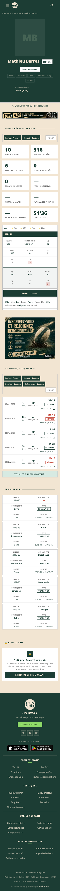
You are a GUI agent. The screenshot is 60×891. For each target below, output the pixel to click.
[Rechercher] (52, 5)
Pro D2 (44, 767)
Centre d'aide (21, 872)
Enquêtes (15, 802)
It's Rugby (6, 13)
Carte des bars (44, 827)
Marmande (16, 563)
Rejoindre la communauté (30, 675)
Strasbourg (16, 536)
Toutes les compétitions (44, 776)
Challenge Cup (15, 776)
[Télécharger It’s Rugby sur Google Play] (41, 748)
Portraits (44, 802)
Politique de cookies (40, 877)
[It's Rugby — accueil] (15, 5)
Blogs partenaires (15, 807)
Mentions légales (37, 872)
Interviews (44, 797)
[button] (30, 404)
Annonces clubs (16, 848)
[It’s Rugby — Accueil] (30, 704)
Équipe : (12, 138)
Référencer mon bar (16, 858)
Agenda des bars (44, 853)
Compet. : (31, 138)
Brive (16, 508)
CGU (53, 877)
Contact (17, 881)
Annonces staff (15, 853)
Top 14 (15, 767)
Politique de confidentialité (16, 877)
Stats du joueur (47, 408)
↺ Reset (50, 138)
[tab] (6, 228)
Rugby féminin (15, 792)
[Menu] (7, 5)
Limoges (16, 590)
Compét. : (31, 378)
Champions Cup (44, 772)
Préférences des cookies (34, 881)
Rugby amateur (44, 792)
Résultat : (13, 384)
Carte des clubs (44, 822)
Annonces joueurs (44, 848)
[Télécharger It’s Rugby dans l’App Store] (17, 748)
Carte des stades (16, 827)
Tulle (16, 618)
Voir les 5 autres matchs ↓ (30, 474)
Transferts (16, 797)
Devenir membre (30, 724)
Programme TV (15, 832)
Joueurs (17, 13)
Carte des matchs (15, 822)
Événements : (34, 384)
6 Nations (15, 772)
